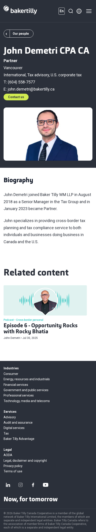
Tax (6, 433)
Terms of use (13, 471)
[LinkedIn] (8, 484)
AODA (8, 455)
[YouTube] (45, 484)
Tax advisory (38, 75)
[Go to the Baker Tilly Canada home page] (20, 11)
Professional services (19, 395)
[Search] (70, 11)
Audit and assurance (18, 422)
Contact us (16, 97)
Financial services (16, 384)
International (15, 75)
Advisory (10, 417)
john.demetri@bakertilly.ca (31, 89)
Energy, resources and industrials (27, 379)
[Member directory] (79, 11)
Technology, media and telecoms (27, 401)
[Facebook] (33, 484)
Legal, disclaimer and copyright (25, 460)
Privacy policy (13, 466)
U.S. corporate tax (66, 75)
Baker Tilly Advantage (19, 439)
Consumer (11, 374)
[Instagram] (20, 484)
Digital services (14, 428)
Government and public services (26, 390)
